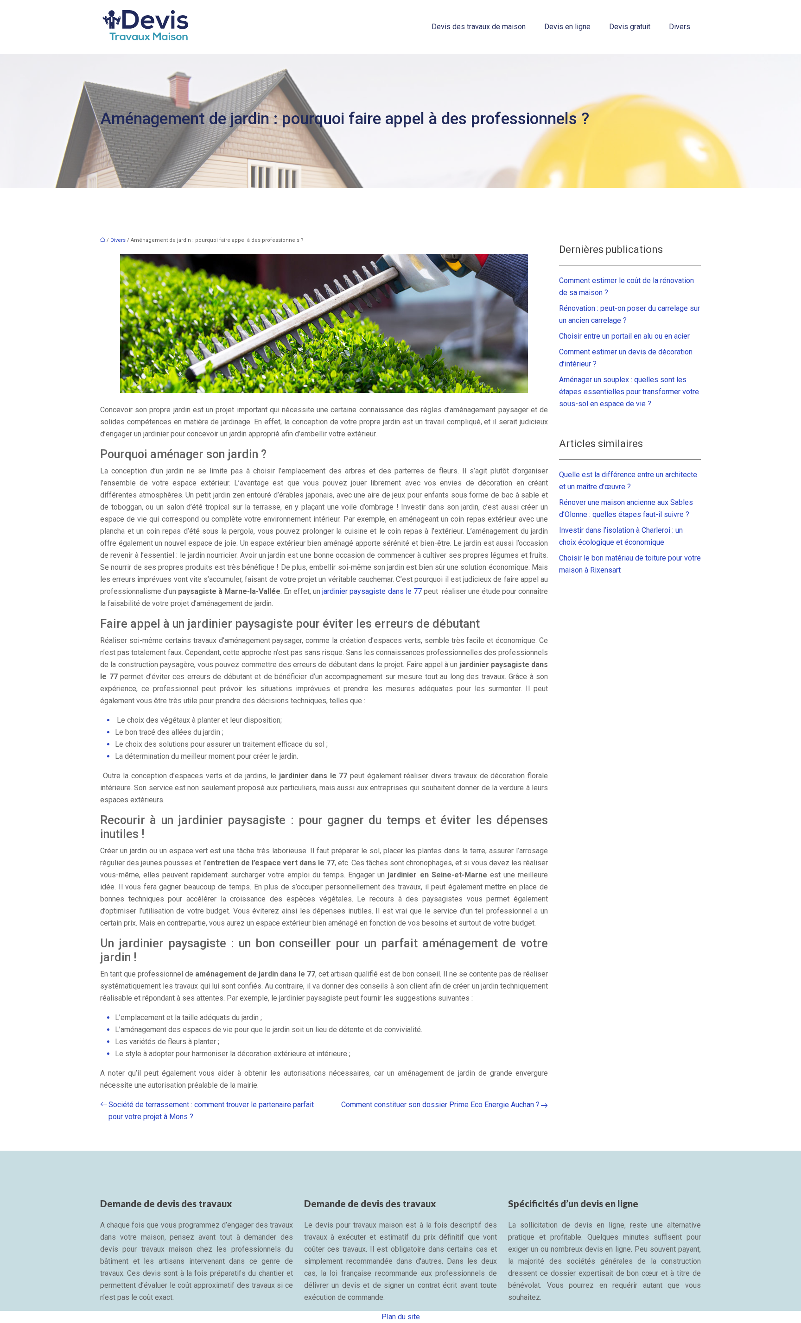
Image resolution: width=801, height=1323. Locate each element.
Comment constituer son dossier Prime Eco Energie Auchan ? (440, 1104)
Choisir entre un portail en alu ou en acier (624, 336)
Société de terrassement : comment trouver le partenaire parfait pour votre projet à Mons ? (211, 1110)
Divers (679, 26)
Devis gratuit (629, 26)
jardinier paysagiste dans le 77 (371, 591)
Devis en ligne (567, 26)
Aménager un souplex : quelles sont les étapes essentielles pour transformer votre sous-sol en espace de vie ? (629, 391)
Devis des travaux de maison (479, 26)
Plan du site (400, 1316)
